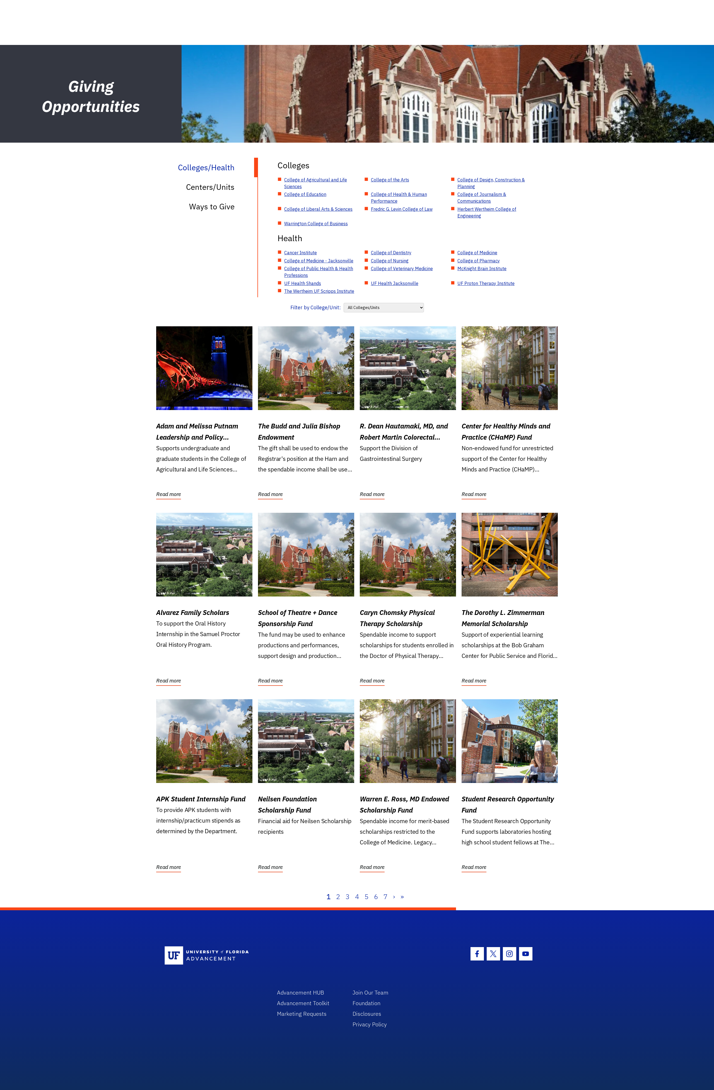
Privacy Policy (370, 1024)
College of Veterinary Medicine (402, 268)
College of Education (305, 194)
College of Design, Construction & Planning (491, 183)
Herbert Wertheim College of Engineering (486, 212)
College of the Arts (390, 180)
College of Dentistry (391, 252)
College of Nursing (390, 260)
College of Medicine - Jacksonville (318, 260)
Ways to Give (212, 206)
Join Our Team (371, 992)
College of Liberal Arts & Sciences (318, 209)
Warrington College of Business (316, 223)
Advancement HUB (300, 992)
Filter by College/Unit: (315, 307)
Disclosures (367, 1013)
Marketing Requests (302, 1013)
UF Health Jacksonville (394, 283)
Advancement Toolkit (303, 1003)
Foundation (366, 1003)
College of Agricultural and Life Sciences (315, 183)
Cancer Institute (300, 252)
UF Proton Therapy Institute (486, 283)
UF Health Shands (302, 283)
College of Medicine (477, 252)
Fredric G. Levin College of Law (402, 209)
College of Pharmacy (478, 260)
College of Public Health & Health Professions (318, 272)
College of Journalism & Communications (481, 197)
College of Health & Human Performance (399, 197)
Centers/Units (210, 187)
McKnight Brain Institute (481, 268)
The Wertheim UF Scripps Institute (319, 291)
